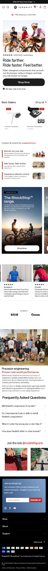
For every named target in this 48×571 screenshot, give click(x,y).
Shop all (39, 102)
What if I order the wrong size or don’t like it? (22, 424)
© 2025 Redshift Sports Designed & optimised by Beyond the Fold (24, 564)
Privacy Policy (21, 568)
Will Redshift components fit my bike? (19, 406)
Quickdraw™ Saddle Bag (11, 126)
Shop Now (24, 82)
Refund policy (32, 568)
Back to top (38, 542)
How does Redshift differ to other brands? (21, 431)
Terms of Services (8, 568)
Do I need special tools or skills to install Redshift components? (20, 415)
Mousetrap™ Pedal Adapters (34, 126)
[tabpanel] (22, 220)
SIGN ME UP (35, 500)
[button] (8, 7)
